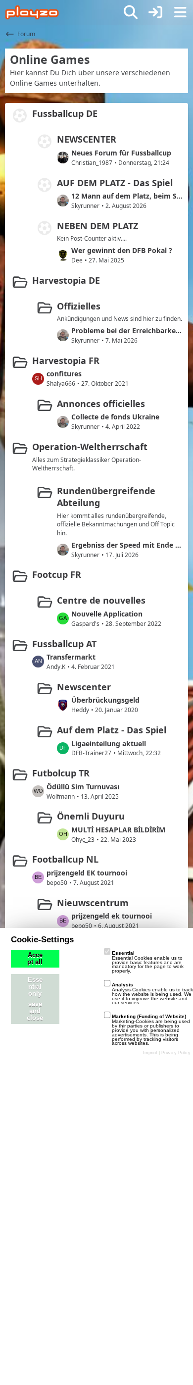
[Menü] (180, 12)
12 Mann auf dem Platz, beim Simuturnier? (127, 196)
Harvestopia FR (65, 360)
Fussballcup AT (64, 644)
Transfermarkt (71, 657)
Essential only (35, 986)
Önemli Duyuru (91, 816)
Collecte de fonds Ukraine (115, 416)
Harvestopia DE (66, 280)
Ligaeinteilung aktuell (108, 743)
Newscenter (84, 687)
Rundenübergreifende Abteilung (106, 497)
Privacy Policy (176, 1052)
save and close (35, 1011)
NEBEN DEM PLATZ (97, 226)
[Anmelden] (155, 12)
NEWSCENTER (86, 139)
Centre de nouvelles (101, 600)
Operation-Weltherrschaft (89, 447)
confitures (64, 373)
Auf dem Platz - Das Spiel (111, 730)
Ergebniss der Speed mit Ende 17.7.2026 (127, 545)
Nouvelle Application (107, 613)
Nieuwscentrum (93, 903)
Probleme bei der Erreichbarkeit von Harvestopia (127, 330)
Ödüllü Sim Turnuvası (83, 786)
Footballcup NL (65, 859)
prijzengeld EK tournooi (87, 872)
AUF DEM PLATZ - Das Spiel (115, 183)
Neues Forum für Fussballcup (121, 152)
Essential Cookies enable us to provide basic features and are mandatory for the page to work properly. (148, 962)
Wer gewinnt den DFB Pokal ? (121, 250)
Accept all (35, 959)
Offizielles (78, 306)
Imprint (150, 1052)
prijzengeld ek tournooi (111, 916)
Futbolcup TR (61, 773)
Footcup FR (56, 574)
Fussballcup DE (64, 113)
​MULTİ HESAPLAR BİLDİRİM (118, 829)
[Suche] (131, 12)
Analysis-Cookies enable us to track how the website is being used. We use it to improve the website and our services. (152, 993)
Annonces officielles (101, 404)
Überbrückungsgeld (105, 700)
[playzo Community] (32, 12)
